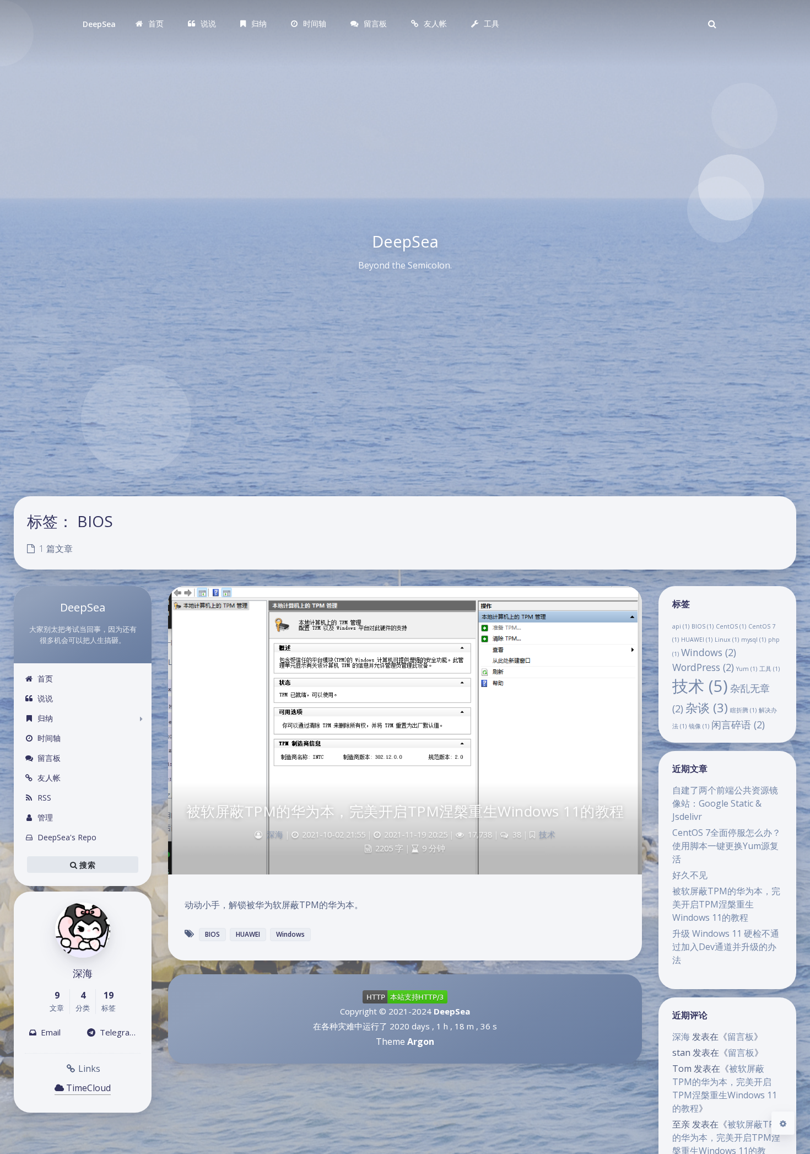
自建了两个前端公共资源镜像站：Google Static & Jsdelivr (725, 803)
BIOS (703, 626)
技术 (700, 686)
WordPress (703, 667)
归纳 (45, 718)
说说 (45, 698)
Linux (727, 639)
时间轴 (49, 738)
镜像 (699, 726)
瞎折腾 (743, 710)
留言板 (49, 758)
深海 (681, 1036)
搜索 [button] (86, 865)
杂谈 (706, 707)
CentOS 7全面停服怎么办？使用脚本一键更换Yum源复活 (726, 845)
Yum (746, 669)
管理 (45, 817)
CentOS (731, 626)
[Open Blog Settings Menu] (783, 1123)
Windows (708, 652)
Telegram (116, 1032)
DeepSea (99, 24)
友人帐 (49, 777)
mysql (753, 639)
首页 (45, 678)
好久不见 (690, 875)
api (680, 626)
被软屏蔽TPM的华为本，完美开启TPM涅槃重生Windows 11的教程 (726, 904)
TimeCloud (87, 1088)
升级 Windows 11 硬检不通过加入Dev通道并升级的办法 (725, 946)
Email (48, 1032)
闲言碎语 (738, 724)
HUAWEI (696, 639)
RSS (44, 797)
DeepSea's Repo (66, 837)
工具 (769, 669)
